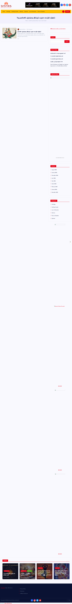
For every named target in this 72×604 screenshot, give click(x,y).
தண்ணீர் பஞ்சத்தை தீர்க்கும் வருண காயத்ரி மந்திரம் (37, 20)
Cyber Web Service (8, 603)
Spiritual (26, 11)
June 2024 (54, 178)
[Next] (69, 560)
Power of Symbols (41, 11)
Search (67, 11)
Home (4, 11)
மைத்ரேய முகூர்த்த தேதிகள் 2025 (56, 61)
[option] (10, 571)
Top (69, 600)
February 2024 (54, 186)
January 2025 (54, 172)
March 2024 (54, 183)
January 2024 (54, 189)
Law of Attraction (32, 11)
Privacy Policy (23, 588)
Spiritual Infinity (22, 29)
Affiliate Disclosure (24, 593)
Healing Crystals (15, 11)
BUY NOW (60, 386)
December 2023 (55, 192)
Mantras (21, 11)
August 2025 (54, 169)
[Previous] (67, 560)
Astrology (8, 11)
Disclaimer (22, 591)
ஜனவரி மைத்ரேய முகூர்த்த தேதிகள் (59, 28)
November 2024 (55, 175)
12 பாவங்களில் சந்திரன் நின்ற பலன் (56, 56)
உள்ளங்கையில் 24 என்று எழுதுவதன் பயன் (58, 53)
